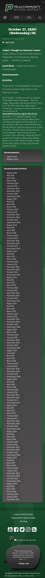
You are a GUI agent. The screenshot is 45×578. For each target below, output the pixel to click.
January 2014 (12, 497)
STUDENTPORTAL (16, 17)
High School (9, 42)
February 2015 (12, 468)
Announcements (22, 25)
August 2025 (12, 199)
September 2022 (13, 275)
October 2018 (12, 374)
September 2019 (13, 348)
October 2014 (12, 478)
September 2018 (13, 376)
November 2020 (13, 322)
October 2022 (12, 272)
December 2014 (13, 473)
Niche (25, 559)
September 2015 (13, 455)
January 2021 (12, 316)
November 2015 (13, 450)
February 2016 (12, 442)
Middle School (12, 159)
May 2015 (10, 460)
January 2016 (12, 444)
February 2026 (12, 183)
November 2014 (13, 476)
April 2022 (11, 282)
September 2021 (13, 301)
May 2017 (10, 408)
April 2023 (11, 256)
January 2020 (12, 337)
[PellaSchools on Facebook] (16, 530)
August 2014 (12, 484)
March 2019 (11, 361)
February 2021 (12, 314)
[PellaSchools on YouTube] (10, 530)
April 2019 (11, 358)
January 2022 (12, 290)
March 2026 (11, 181)
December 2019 (13, 340)
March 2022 (11, 285)
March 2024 (11, 233)
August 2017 (12, 405)
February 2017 (12, 416)
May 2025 (10, 201)
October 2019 (12, 345)
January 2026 (12, 186)
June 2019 (11, 353)
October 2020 (12, 324)
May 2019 (10, 356)
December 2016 (13, 421)
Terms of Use (29, 576)
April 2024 (11, 230)
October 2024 (12, 220)
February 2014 (12, 494)
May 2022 (10, 280)
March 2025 (11, 207)
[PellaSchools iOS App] (22, 540)
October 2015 (12, 452)
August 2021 (12, 303)
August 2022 (12, 277)
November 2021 (13, 295)
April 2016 (11, 437)
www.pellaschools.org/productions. (20, 113)
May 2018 (10, 382)
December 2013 (13, 499)
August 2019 (12, 350)
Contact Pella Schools (23, 514)
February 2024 (12, 235)
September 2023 (13, 248)
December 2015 (13, 447)
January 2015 (12, 470)
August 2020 (12, 329)
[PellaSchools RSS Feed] (34, 530)
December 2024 (13, 214)
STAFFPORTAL (29, 17)
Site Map (23, 521)
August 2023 (12, 251)
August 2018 (12, 379)
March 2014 (11, 491)
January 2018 (12, 392)
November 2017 (13, 397)
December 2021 (13, 293)
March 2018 (11, 387)
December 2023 (13, 241)
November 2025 (13, 191)
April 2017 (11, 410)
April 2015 (11, 463)
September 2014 (13, 481)
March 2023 (11, 259)
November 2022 (13, 269)
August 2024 (12, 225)
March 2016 (11, 439)
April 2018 (11, 384)
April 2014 (11, 489)
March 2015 (11, 465)
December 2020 (13, 319)
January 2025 (12, 212)
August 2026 (12, 173)
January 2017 (12, 418)
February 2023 (12, 262)
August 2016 (12, 431)
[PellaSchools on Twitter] (22, 530)
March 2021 (11, 311)
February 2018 (12, 389)
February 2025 (12, 209)
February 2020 (12, 335)
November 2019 (13, 342)
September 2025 (13, 196)
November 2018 (13, 371)
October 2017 (12, 400)
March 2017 (11, 413)
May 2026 (10, 175)
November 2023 (13, 243)
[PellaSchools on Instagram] (28, 530)
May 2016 (10, 434)
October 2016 (12, 426)
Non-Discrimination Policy (14, 576)
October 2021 (12, 298)
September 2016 (13, 429)
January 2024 (12, 238)
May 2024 (10, 228)
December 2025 (13, 188)
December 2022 (13, 267)
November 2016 (13, 423)
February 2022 (12, 288)
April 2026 (11, 178)
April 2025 (11, 204)
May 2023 (10, 254)
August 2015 (12, 457)
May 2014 (10, 486)
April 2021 (11, 309)
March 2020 (11, 332)
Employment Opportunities (24, 517)
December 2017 (13, 395)
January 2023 (12, 264)
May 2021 (10, 306)
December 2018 (13, 369)
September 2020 (13, 327)
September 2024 (13, 222)
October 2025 (12, 194)
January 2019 (12, 366)
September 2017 (13, 403)
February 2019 (12, 363)
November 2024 (13, 217)
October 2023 (12, 246)
